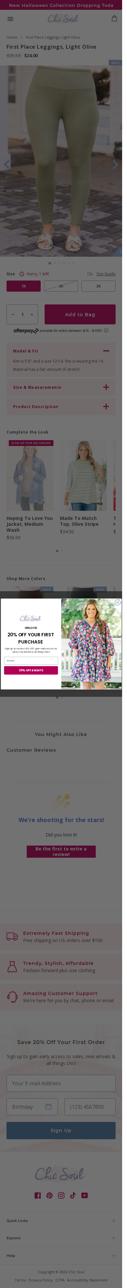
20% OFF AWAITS (31, 670)
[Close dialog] (117, 602)
